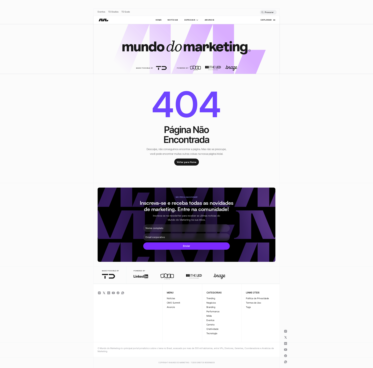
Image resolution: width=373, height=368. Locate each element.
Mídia (209, 315)
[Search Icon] (268, 12)
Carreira (210, 324)
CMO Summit (173, 302)
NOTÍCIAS (173, 20)
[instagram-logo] (99, 293)
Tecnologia (211, 333)
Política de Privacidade (257, 298)
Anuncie (171, 307)
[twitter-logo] (104, 293)
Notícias (171, 298)
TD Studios (113, 11)
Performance (213, 311)
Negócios (211, 302)
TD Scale (125, 11)
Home (159, 20)
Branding (210, 307)
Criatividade (212, 329)
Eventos (101, 11)
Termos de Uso (253, 302)
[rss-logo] (118, 293)
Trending (210, 298)
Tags (248, 307)
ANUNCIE (209, 20)
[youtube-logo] (113, 293)
